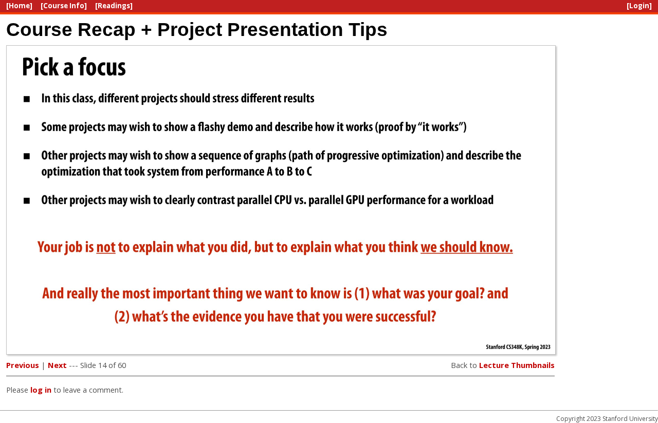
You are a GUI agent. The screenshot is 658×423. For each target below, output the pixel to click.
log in (40, 389)
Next (57, 365)
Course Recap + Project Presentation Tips (197, 29)
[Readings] (114, 5)
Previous (22, 365)
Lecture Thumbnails (517, 365)
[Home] (19, 5)
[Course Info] (64, 5)
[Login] (639, 5)
